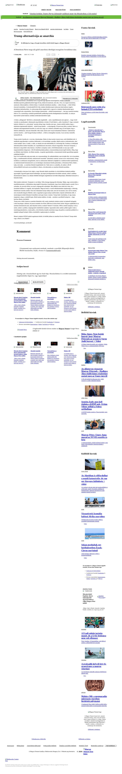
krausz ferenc (85, 52)
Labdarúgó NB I (85, 103)
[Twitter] (77, 321)
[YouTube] (73, 324)
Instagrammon (34, 324)
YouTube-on (45, 324)
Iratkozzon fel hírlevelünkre (26, 322)
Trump (71, 29)
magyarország (69, 293)
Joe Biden (66, 29)
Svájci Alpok (84, 471)
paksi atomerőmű (19, 293)
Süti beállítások (110, 745)
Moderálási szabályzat (97, 745)
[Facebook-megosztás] (78, 55)
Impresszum (10, 745)
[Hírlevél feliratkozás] (77, 319)
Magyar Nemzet (22, 25)
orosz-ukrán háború (86, 70)
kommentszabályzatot (53, 250)
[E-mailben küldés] (71, 55)
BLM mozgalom (18, 31)
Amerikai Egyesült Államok (26, 29)
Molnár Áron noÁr (37, 293)
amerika (16, 29)
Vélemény (33, 25)
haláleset (90, 267)
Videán (40, 324)
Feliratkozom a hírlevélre (70, 98)
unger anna (91, 228)
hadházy (83, 365)
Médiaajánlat (20, 745)
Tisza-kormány (92, 127)
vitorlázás (83, 660)
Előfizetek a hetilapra (94, 307)
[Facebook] (70, 321)
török (82, 509)
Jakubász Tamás (87, 589)
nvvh (82, 431)
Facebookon (50, 322)
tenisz (83, 33)
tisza (50, 293)
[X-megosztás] (75, 55)
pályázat (83, 692)
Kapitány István (88, 590)
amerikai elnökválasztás (56, 29)
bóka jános (84, 330)
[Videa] (70, 324)
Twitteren (57, 322)
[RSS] (77, 324)
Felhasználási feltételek (49, 745)
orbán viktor (84, 398)
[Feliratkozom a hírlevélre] (20, 5)
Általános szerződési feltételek (67, 745)
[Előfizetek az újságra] (98, 5)
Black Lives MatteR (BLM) (42, 29)
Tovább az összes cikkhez (72, 338)
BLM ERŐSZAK (28, 31)
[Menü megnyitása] (114, 5)
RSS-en (52, 324)
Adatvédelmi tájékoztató (34, 745)
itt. (46, 99)
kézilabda (83, 629)
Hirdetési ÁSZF (83, 745)
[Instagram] (73, 321)
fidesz (89, 190)
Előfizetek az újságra (84, 739)
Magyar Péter (91, 151)
